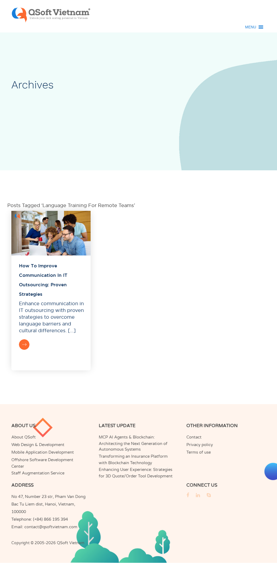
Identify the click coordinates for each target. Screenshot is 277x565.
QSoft (62, 542)
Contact (194, 437)
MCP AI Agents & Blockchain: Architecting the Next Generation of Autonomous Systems (133, 443)
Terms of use (198, 452)
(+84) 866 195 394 (50, 519)
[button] (250, 27)
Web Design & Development (37, 444)
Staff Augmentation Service (37, 473)
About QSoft (23, 437)
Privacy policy (199, 444)
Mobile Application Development (42, 452)
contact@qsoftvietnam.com (50, 526)
